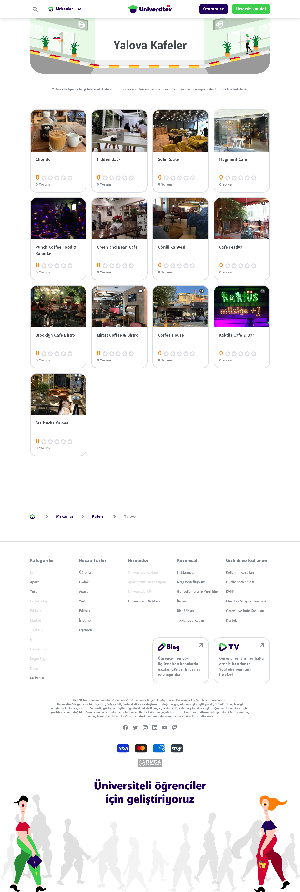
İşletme (85, 620)
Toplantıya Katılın (190, 620)
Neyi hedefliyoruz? (191, 582)
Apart (34, 582)
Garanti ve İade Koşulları (245, 611)
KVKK (230, 592)
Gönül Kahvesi (171, 247)
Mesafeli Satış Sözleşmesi (246, 601)
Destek (231, 620)
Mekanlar (37, 678)
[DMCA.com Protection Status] (150, 763)
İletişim (182, 601)
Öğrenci (85, 572)
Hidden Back (109, 160)
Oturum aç (213, 9)
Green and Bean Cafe (117, 247)
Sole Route (168, 160)
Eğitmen (85, 630)
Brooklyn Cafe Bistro (55, 335)
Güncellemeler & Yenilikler (197, 592)
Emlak (84, 582)
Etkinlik (84, 611)
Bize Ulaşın (185, 611)
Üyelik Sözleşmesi (240, 582)
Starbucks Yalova (52, 423)
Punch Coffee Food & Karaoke (56, 250)
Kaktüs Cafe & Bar (236, 335)
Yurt (33, 592)
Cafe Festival (231, 247)
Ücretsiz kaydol (251, 9)
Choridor (44, 160)
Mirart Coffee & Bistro (117, 335)
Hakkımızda (186, 572)
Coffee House (171, 335)
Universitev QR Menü (144, 601)
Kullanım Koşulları (240, 572)
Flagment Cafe (233, 160)
